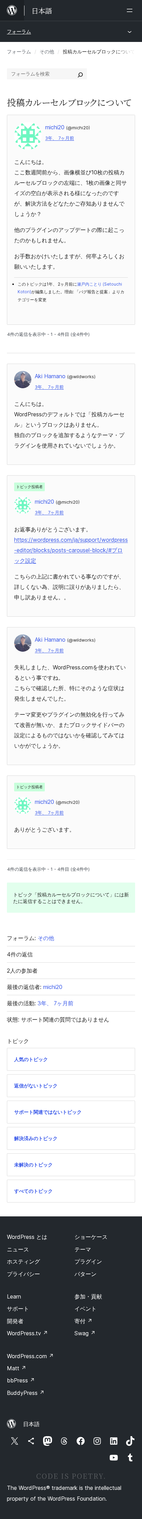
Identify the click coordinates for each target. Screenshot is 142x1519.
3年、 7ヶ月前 (59, 138)
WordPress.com (30, 1356)
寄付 (83, 1321)
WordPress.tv (27, 1333)
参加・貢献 (88, 1296)
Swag (84, 1333)
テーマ (82, 1249)
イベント (85, 1308)
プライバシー (23, 1273)
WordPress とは (27, 1236)
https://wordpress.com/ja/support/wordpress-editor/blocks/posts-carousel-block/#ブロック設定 (71, 550)
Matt (16, 1368)
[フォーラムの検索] (80, 73)
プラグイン (88, 1261)
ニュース (18, 1249)
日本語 (31, 1424)
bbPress (21, 1380)
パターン (85, 1273)
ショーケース (91, 1236)
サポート (18, 1308)
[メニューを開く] (131, 10)
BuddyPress (25, 1392)
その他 (47, 51)
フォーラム (19, 31)
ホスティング (23, 1261)
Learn (14, 1296)
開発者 (15, 1321)
